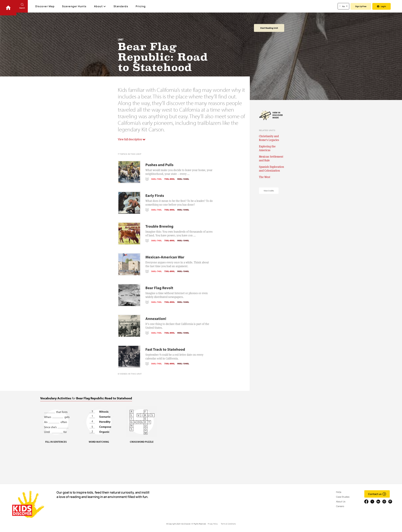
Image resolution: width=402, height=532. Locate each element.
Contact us (375, 494)
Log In (383, 6)
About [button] (98, 6)
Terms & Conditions (228, 524)
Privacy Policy (213, 524)
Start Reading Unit (269, 28)
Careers (340, 506)
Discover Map (44, 6)
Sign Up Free (360, 6)
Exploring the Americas (267, 148)
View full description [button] (130, 139)
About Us (340, 501)
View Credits (269, 190)
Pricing (141, 6)
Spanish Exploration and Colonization (271, 168)
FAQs (338, 492)
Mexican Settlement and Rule (271, 158)
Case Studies (342, 496)
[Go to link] (8, 7)
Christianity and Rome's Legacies (269, 138)
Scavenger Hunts (74, 6)
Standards (121, 6)
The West (264, 177)
